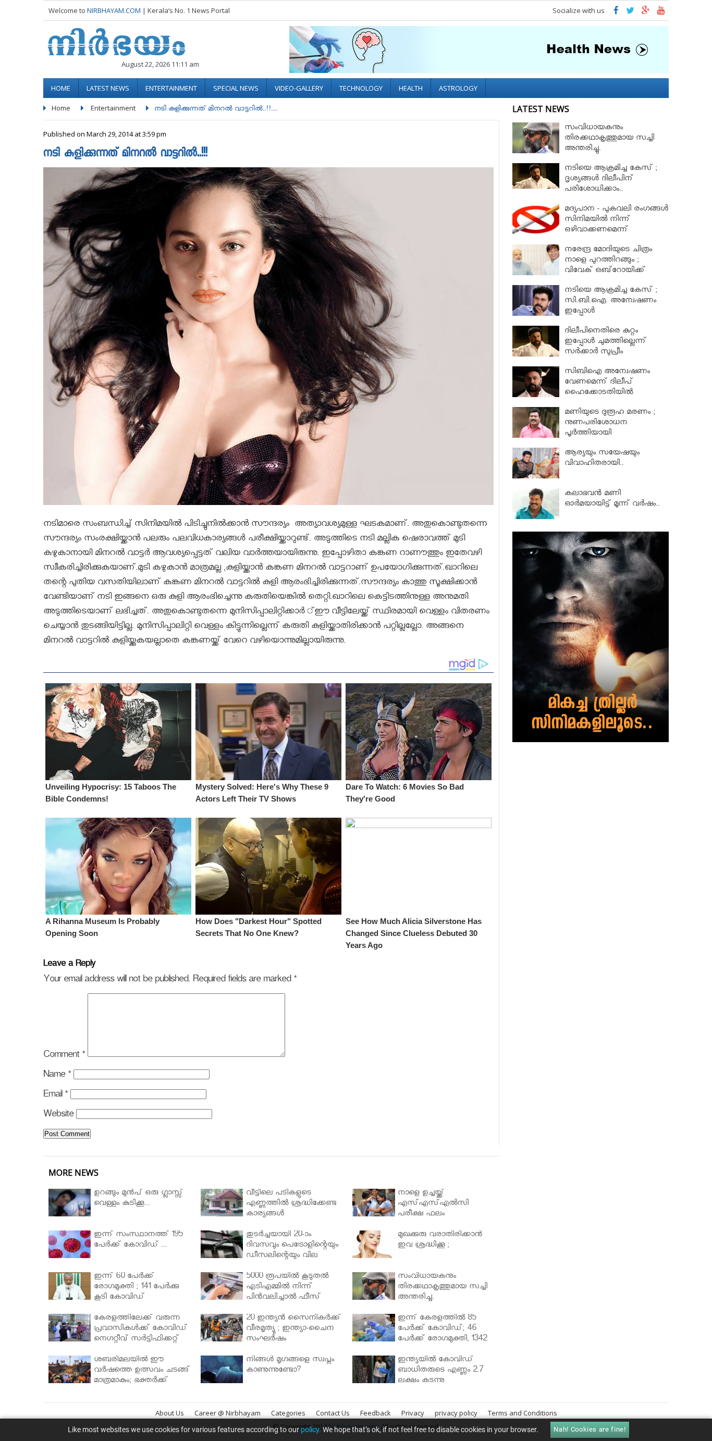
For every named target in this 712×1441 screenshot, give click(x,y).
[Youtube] (661, 12)
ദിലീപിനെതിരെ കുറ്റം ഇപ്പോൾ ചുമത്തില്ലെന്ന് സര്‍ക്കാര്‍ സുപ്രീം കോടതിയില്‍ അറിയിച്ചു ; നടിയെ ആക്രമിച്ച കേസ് (608, 352)
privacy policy (456, 1413)
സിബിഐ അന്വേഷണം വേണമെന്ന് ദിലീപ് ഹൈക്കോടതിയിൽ (607, 382)
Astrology (458, 88)
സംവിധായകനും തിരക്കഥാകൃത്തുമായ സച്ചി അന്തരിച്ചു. (609, 138)
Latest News (108, 88)
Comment (64, 1056)
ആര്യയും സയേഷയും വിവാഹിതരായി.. (602, 459)
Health (411, 88)
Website (58, 1115)
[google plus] (646, 12)
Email (55, 1095)
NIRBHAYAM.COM (114, 10)
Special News (236, 88)
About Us (169, 1413)
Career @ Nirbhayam (227, 1413)
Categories (288, 1413)
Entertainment (171, 88)
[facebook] (616, 12)
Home (60, 88)
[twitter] (630, 12)
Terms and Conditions (522, 1413)
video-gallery (299, 88)
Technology (361, 88)
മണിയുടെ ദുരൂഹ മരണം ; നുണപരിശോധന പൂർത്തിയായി (609, 423)
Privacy (412, 1413)
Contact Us (333, 1413)
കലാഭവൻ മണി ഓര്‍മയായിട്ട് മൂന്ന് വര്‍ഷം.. (612, 499)
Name (57, 1075)
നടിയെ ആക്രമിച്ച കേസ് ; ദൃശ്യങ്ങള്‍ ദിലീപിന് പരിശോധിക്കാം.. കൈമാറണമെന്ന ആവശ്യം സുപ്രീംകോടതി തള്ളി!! (612, 190)
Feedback (375, 1413)
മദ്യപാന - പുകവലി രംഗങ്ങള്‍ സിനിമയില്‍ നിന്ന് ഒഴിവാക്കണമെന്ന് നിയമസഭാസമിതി (616, 225)
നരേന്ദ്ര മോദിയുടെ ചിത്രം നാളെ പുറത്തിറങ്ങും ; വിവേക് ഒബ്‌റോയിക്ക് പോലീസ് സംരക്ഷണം (608, 266)
